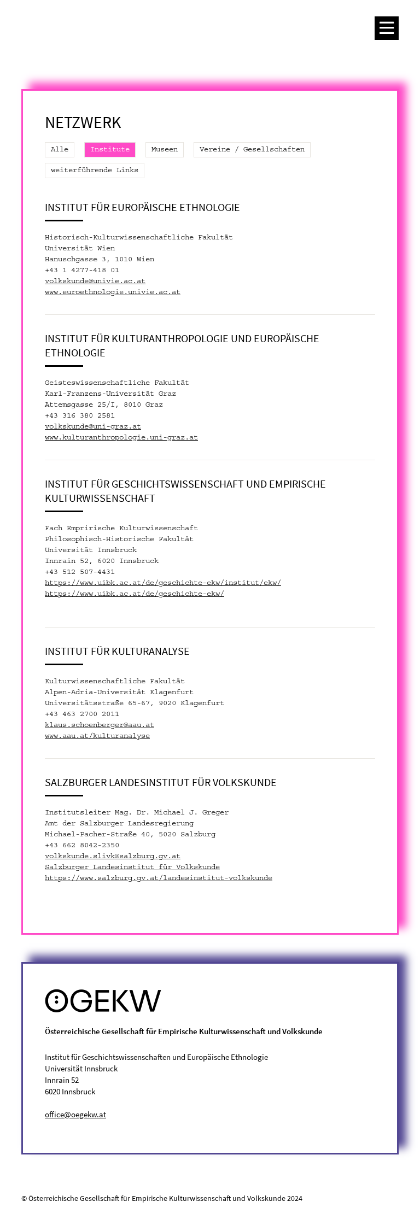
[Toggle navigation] (387, 28)
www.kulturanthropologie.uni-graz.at (121, 438)
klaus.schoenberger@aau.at (99, 725)
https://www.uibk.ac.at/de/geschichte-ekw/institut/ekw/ (163, 583)
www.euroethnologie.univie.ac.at (112, 292)
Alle (59, 149)
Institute (110, 149)
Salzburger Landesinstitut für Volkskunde (132, 867)
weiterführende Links (94, 170)
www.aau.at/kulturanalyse (97, 736)
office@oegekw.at (75, 1114)
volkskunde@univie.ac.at (95, 281)
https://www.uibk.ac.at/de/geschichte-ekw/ (134, 594)
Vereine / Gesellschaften (252, 149)
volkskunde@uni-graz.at (93, 427)
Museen (164, 149)
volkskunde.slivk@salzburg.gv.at (112, 856)
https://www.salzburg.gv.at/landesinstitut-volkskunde (158, 878)
